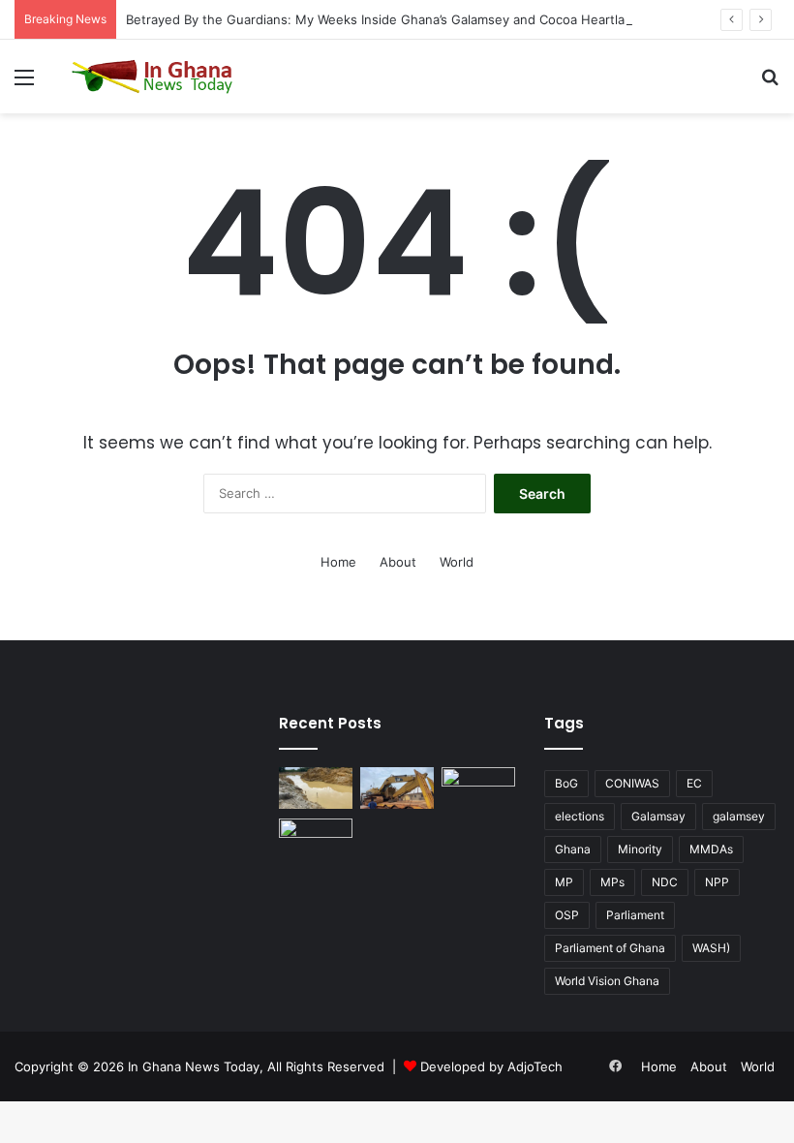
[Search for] (769, 84)
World (456, 562)
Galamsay (658, 816)
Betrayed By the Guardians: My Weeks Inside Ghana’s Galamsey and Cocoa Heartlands (386, 19)
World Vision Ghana (607, 980)
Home (338, 562)
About (398, 562)
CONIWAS (632, 783)
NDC (665, 882)
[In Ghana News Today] (155, 76)
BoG (566, 783)
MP (564, 882)
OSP (567, 915)
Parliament (635, 915)
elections (579, 816)
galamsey (739, 816)
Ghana (573, 849)
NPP (717, 882)
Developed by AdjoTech (491, 1066)
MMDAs (711, 849)
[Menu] (24, 84)
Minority (640, 849)
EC (694, 783)
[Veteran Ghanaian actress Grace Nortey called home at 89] (478, 789)
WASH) (711, 948)
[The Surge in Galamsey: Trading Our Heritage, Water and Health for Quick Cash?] (315, 788)
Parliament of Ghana (610, 948)
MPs (612, 882)
